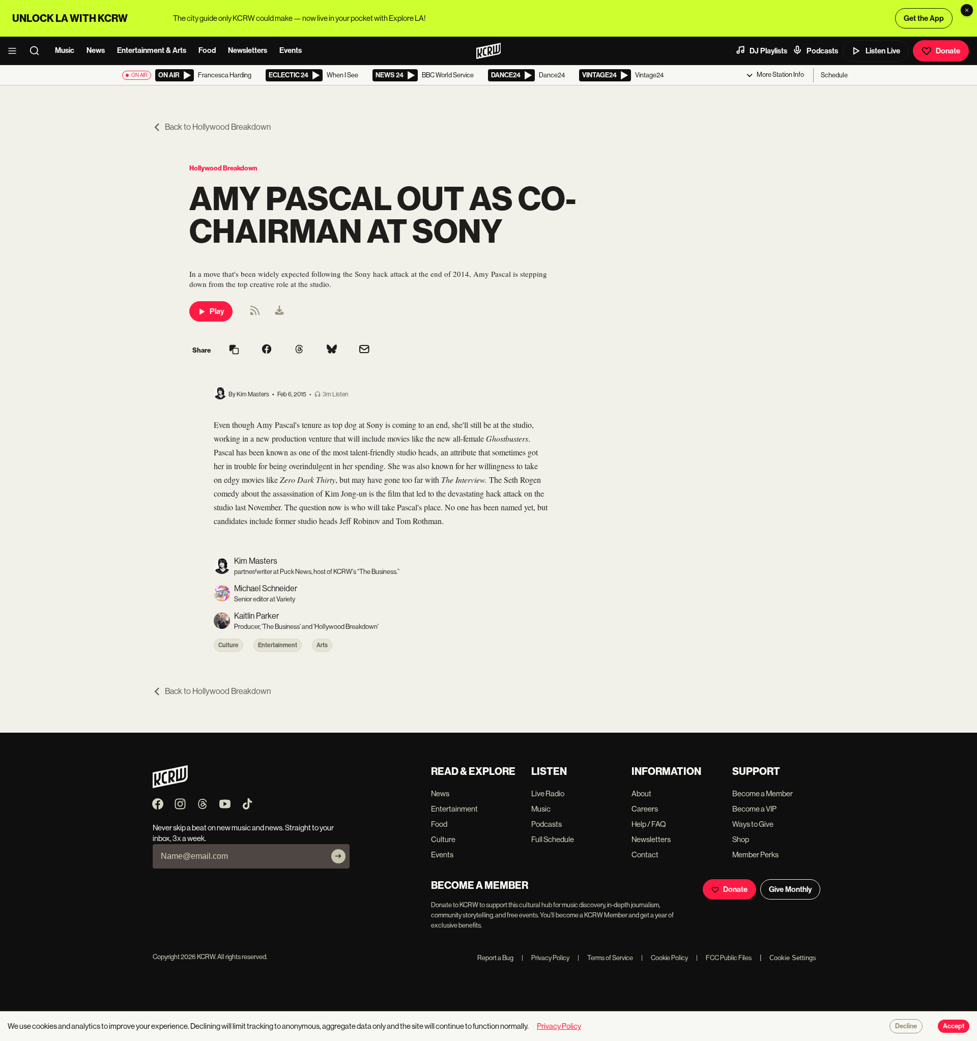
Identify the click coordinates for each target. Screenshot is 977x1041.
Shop (740, 839)
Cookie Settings (792, 958)
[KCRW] (170, 785)
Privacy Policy (545, 958)
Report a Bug (495, 958)
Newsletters (247, 50)
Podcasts (822, 50)
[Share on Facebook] (267, 350)
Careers (644, 808)
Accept (953, 1026)
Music (64, 50)
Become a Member (762, 793)
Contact (644, 854)
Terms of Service (605, 958)
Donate (948, 50)
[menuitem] (279, 311)
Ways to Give (752, 824)
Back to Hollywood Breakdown (218, 127)
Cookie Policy (664, 958)
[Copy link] (234, 350)
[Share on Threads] (299, 350)
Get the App (924, 18)
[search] (37, 51)
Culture (228, 645)
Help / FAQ (648, 824)
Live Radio (547, 793)
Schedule (834, 75)
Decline (906, 1026)
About (641, 793)
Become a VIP (754, 808)
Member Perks (755, 854)
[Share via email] (364, 350)
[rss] (255, 314)
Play (217, 311)
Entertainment (277, 645)
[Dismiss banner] (967, 10)
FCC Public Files (724, 958)
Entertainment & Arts (151, 50)
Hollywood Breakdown (223, 168)
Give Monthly (790, 889)
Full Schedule (552, 839)
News (96, 50)
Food (207, 50)
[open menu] (15, 51)
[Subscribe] (338, 856)
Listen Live (883, 50)
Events (290, 50)
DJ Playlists (768, 50)
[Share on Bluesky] (332, 350)
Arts (322, 645)
